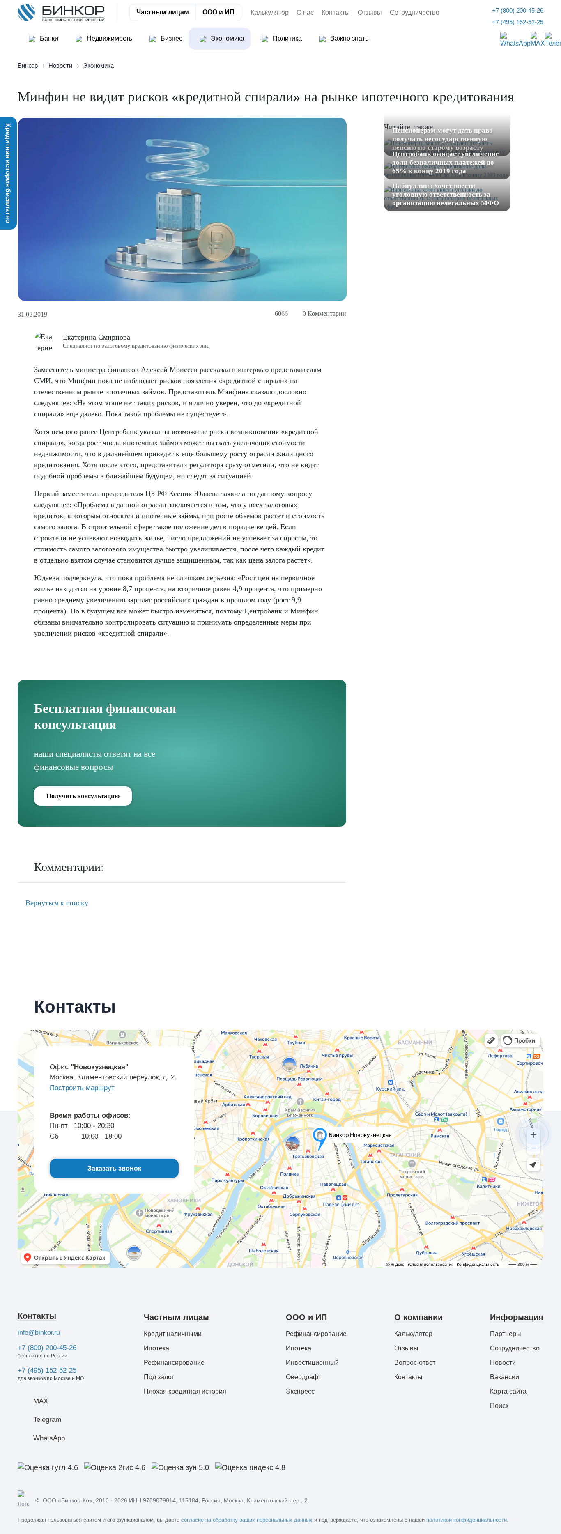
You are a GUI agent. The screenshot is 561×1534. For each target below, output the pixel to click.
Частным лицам (162, 12)
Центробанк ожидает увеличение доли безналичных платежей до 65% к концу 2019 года (445, 162)
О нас (305, 12)
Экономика (226, 38)
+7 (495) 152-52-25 (47, 1370)
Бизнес (170, 38)
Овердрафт (303, 1376)
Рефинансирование (174, 1362)
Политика (286, 38)
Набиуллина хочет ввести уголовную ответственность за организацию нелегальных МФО (445, 194)
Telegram (47, 1420)
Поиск (499, 1405)
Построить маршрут (82, 1088)
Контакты (336, 12)
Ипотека (156, 1348)
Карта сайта (508, 1391)
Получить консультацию (83, 795)
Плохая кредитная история (185, 1391)
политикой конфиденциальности (466, 1520)
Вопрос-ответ (414, 1362)
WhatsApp (49, 1438)
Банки (48, 38)
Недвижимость (108, 38)
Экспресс (300, 1391)
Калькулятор (270, 12)
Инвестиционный (312, 1362)
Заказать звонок (114, 1168)
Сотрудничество (414, 12)
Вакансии (504, 1376)
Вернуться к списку (55, 903)
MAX (40, 1401)
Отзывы (370, 12)
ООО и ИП (218, 12)
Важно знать (348, 38)
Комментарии (324, 313)
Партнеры (505, 1333)
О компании (418, 1317)
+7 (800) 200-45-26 (47, 1348)
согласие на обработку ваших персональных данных (247, 1520)
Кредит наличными (173, 1333)
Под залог (159, 1376)
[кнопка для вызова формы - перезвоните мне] (534, 1134)
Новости (503, 1362)
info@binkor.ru (39, 1332)
